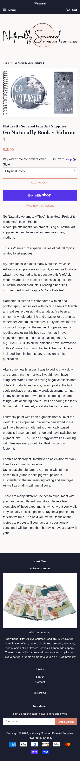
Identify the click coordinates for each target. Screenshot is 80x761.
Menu (12, 9)
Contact (40, 681)
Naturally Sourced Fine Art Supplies (51, 733)
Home (6, 62)
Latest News (40, 561)
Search (40, 676)
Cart (74, 10)
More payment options (40, 205)
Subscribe (66, 721)
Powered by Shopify (40, 737)
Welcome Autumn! (40, 568)
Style (6, 164)
